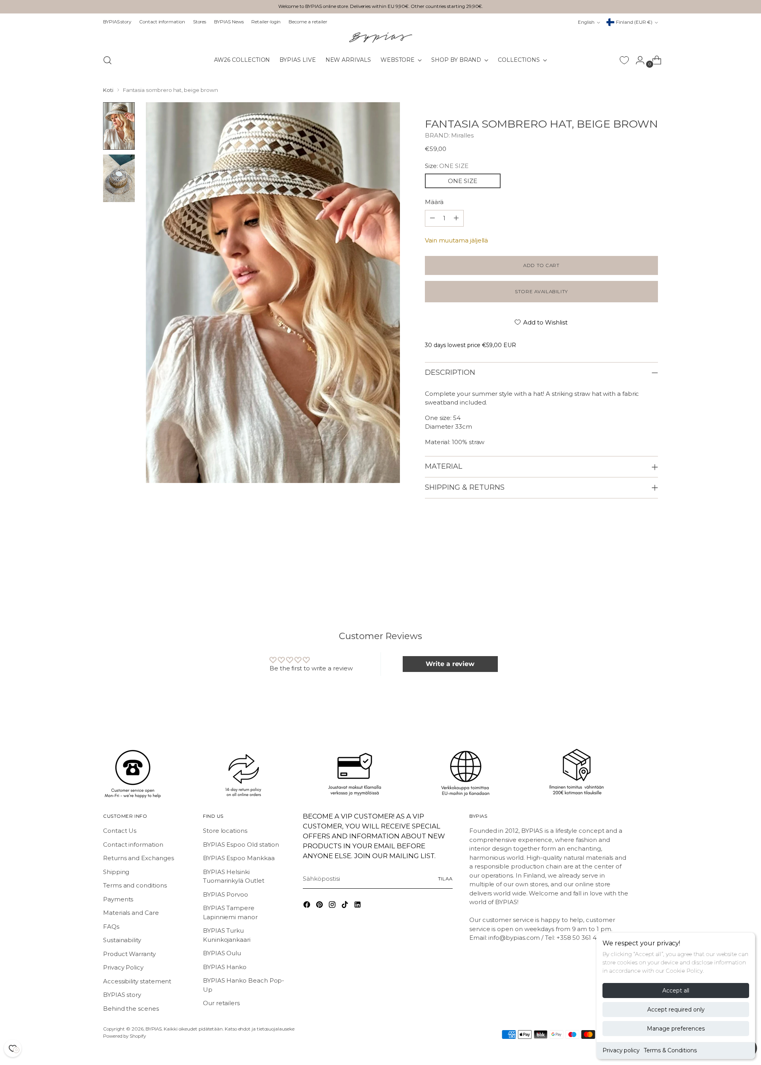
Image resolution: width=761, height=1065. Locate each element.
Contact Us (119, 830)
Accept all (675, 990)
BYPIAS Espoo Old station (241, 844)
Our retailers (221, 1003)
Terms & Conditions (670, 1050)
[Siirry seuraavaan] (651, 577)
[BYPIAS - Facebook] (307, 906)
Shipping (116, 872)
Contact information (133, 844)
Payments (118, 899)
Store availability (541, 291)
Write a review (450, 664)
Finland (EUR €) (634, 22)
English (586, 22)
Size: (446, 166)
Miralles (462, 135)
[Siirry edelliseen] (633, 577)
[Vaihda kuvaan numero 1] (119, 126)
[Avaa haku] (107, 60)
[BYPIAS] (380, 37)
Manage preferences (676, 1028)
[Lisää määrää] (432, 218)
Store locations (225, 830)
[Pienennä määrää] (456, 218)
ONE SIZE (462, 181)
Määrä (434, 202)
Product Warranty (129, 954)
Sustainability (122, 940)
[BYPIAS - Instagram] (333, 906)
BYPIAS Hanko (225, 967)
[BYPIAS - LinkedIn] (358, 906)
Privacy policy (621, 1050)
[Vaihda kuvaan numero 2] (119, 178)
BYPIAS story (122, 994)
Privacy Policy (123, 967)
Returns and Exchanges (138, 858)
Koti (108, 90)
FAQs (111, 926)
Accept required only (676, 1009)
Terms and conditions (135, 885)
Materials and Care (131, 912)
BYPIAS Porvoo (225, 894)
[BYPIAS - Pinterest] (320, 906)
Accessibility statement (137, 981)
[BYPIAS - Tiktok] (345, 906)
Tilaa (445, 879)
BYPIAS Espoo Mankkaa (239, 858)
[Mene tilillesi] (637, 60)
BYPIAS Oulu (222, 953)
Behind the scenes (131, 1008)
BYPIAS (153, 1029)
